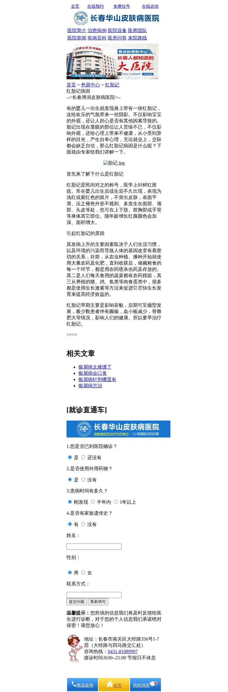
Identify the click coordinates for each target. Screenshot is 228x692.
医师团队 (137, 30)
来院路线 (137, 37)
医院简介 (76, 30)
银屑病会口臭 (92, 373)
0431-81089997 (123, 651)
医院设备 (117, 30)
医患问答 (117, 37)
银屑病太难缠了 (95, 366)
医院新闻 (76, 37)
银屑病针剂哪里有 (97, 379)
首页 (75, 6)
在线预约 (95, 6)
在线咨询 (150, 6)
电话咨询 (85, 685)
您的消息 (141, 685)
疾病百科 (97, 37)
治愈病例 (97, 30)
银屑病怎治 (90, 385)
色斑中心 (90, 84)
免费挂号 (121, 6)
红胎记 (112, 84)
